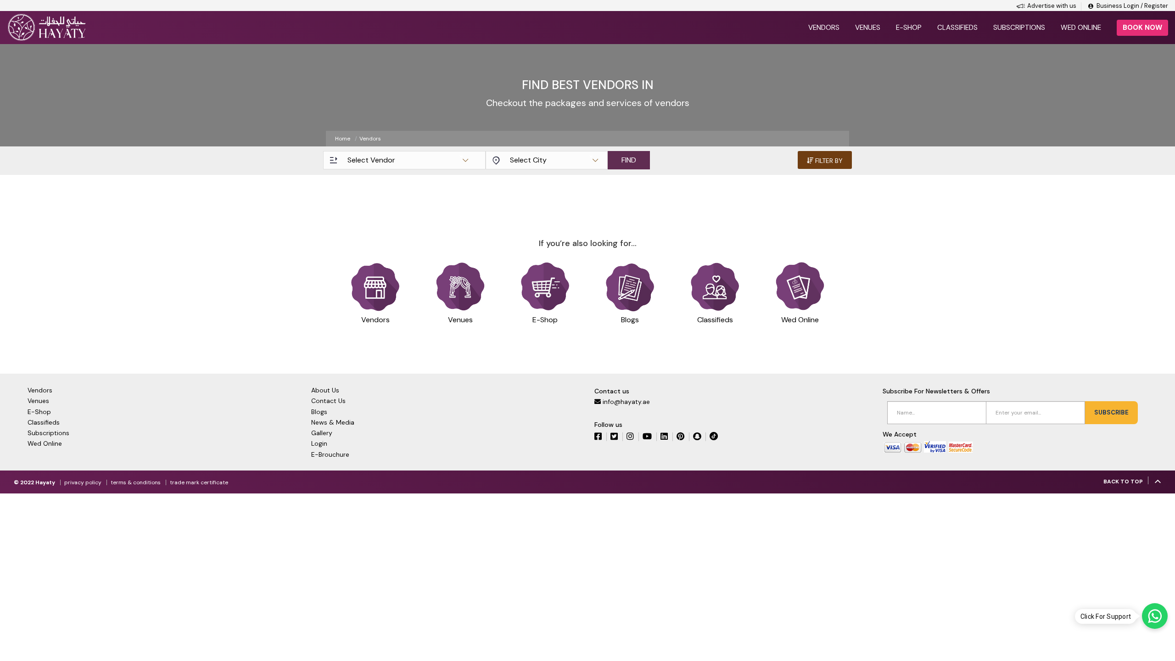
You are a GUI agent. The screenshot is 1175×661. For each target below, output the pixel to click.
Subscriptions (1019, 27)
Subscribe (1111, 412)
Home (342, 138)
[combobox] (407, 160)
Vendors (823, 27)
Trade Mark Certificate (199, 482)
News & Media (332, 422)
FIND (628, 160)
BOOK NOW (1142, 27)
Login (319, 443)
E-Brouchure (330, 454)
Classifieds (957, 27)
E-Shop (39, 412)
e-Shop (909, 27)
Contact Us (328, 401)
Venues (867, 27)
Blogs (319, 412)
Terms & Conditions (136, 482)
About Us (325, 390)
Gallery (321, 433)
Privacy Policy (82, 482)
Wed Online (1081, 27)
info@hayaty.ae (626, 402)
